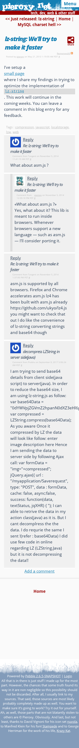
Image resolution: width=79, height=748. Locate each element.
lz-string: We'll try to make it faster (31, 43)
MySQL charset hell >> (39, 24)
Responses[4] (63, 53)
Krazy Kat (63, 731)
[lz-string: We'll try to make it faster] (70, 41)
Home (65, 19)
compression (24, 127)
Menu (70, 3)
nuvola (72, 721)
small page (14, 73)
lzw (8, 132)
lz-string (14, 91)
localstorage (60, 127)
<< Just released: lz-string (29, 19)
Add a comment (39, 571)
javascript (43, 127)
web (16, 132)
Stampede (50, 726)
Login (68, 676)
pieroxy (20, 56)
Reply (28, 139)
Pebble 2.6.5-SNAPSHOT (43, 676)
